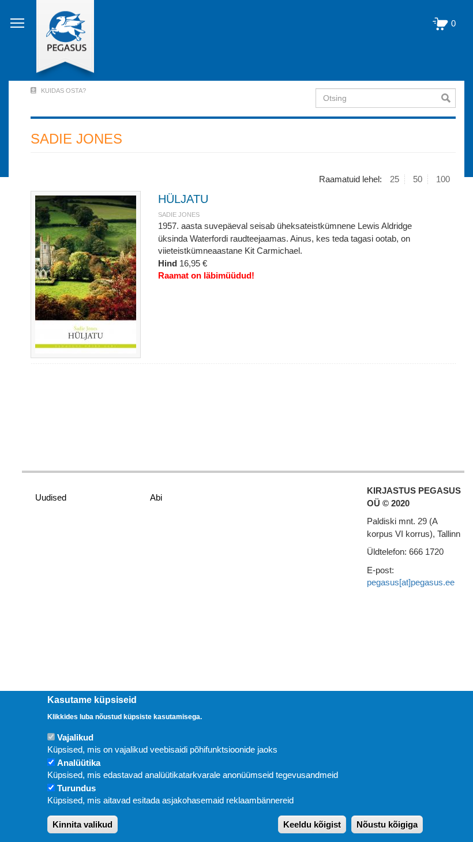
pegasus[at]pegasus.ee (411, 582)
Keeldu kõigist (312, 824)
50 (417, 179)
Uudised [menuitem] (50, 497)
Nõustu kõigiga (387, 824)
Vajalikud (75, 737)
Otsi (448, 98)
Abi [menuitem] (156, 497)
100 (443, 179)
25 (394, 179)
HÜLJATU (183, 199)
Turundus (76, 788)
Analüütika (78, 763)
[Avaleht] (58, 40)
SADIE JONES (179, 214)
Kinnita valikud (82, 824)
